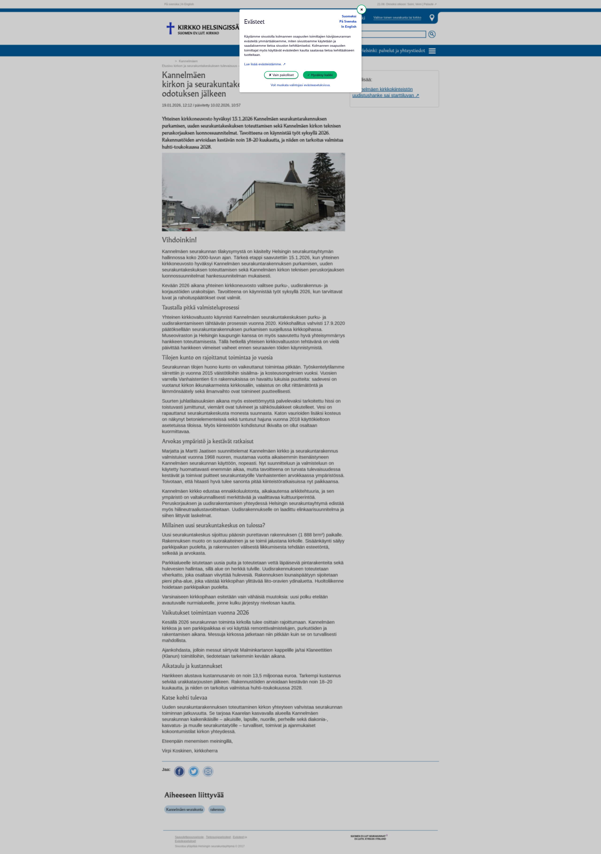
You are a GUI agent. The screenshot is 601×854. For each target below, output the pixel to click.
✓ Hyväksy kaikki (320, 75)
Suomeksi (349, 16)
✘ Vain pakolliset (281, 75)
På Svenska (347, 21)
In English (348, 26)
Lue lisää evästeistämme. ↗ (265, 64)
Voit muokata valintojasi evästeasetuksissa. (301, 85)
